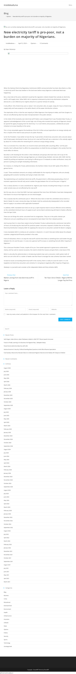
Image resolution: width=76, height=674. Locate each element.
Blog (5, 592)
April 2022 (6, 537)
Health (6, 612)
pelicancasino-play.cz (6, 673)
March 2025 (7, 425)
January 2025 (7, 432)
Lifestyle (6, 622)
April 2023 (6, 504)
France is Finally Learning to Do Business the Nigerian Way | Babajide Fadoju (25, 342)
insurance (6, 619)
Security (6, 636)
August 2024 (7, 449)
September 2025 (8, 405)
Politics (6, 633)
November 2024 (8, 439)
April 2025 (6, 422)
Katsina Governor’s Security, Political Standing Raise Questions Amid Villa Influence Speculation (30, 349)
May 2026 (6, 378)
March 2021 (7, 582)
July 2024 (6, 453)
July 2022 (6, 534)
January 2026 (7, 392)
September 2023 (8, 487)
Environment (7, 609)
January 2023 (7, 514)
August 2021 (7, 565)
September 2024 (8, 446)
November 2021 (8, 554)
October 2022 (7, 524)
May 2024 (6, 459)
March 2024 (7, 466)
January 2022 (7, 548)
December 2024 (8, 436)
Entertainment (8, 605)
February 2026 (8, 388)
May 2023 (6, 500)
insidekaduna (11, 5)
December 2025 (8, 395)
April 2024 (6, 463)
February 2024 (8, 470)
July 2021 (6, 568)
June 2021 (6, 571)
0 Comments (44, 43)
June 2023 (6, 497)
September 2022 (8, 527)
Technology (7, 643)
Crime (5, 599)
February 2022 (8, 544)
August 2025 (7, 409)
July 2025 (6, 412)
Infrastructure (7, 616)
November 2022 (8, 521)
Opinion (33, 43)
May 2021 (6, 575)
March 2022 (7, 541)
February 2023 (8, 510)
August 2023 (7, 490)
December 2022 (8, 517)
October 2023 (7, 483)
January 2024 (7, 473)
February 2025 (8, 429)
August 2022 (7, 531)
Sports (5, 639)
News (5, 626)
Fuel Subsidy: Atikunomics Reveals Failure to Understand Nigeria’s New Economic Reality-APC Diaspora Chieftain (34, 353)
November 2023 (8, 480)
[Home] (4, 16)
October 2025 (7, 402)
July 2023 (6, 493)
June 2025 (6, 415)
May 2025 (6, 419)
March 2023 (7, 507)
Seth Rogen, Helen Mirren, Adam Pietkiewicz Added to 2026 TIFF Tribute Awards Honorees (28, 339)
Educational (7, 602)
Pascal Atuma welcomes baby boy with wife (16, 346)
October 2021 (7, 558)
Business (6, 595)
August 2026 (7, 368)
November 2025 (8, 398)
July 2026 (6, 371)
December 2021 (8, 551)
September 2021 (8, 561)
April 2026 (6, 381)
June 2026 (6, 375)
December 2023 (8, 476)
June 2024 (6, 456)
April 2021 (6, 578)
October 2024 (7, 442)
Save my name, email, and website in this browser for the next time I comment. (31, 314)
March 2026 (7, 385)
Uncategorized (8, 646)
